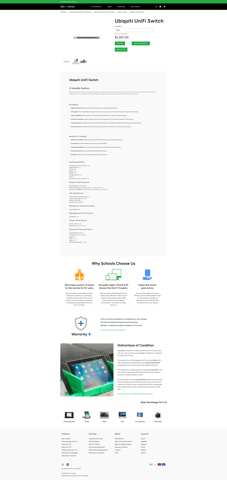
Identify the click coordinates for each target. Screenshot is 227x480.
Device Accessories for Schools (80, 12)
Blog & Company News (123, 444)
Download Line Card (69, 456)
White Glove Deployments (98, 450)
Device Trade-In (94, 444)
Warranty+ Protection (96, 453)
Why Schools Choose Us (123, 441)
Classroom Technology (70, 453)
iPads (87, 421)
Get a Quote (66, 439)
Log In (143, 439)
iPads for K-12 (66, 444)
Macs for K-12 (66, 447)
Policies (143, 450)
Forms (143, 447)
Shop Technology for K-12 (154, 402)
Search (143, 453)
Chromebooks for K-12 (69, 441)
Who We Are (119, 439)
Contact (118, 450)
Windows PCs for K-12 (69, 450)
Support (144, 444)
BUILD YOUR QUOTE (141, 43)
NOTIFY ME (121, 49)
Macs (105, 421)
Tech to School (71, 473)
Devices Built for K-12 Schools (104, 12)
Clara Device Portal (95, 439)
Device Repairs (94, 441)
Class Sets (158, 421)
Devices (63, 12)
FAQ (116, 453)
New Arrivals (122, 12)
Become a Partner (121, 447)
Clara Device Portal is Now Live (68, 2)
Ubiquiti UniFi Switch (139, 21)
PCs (122, 421)
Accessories (140, 421)
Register (144, 441)
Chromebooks (69, 421)
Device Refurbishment (97, 447)
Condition (118, 26)
